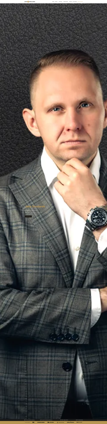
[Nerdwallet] (45, 422)
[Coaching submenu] (62, 1)
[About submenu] (57, 1)
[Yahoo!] (64, 422)
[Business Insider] (35, 422)
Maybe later (103, 421)
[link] (31, 420)
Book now (96, 421)
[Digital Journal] (74, 422)
